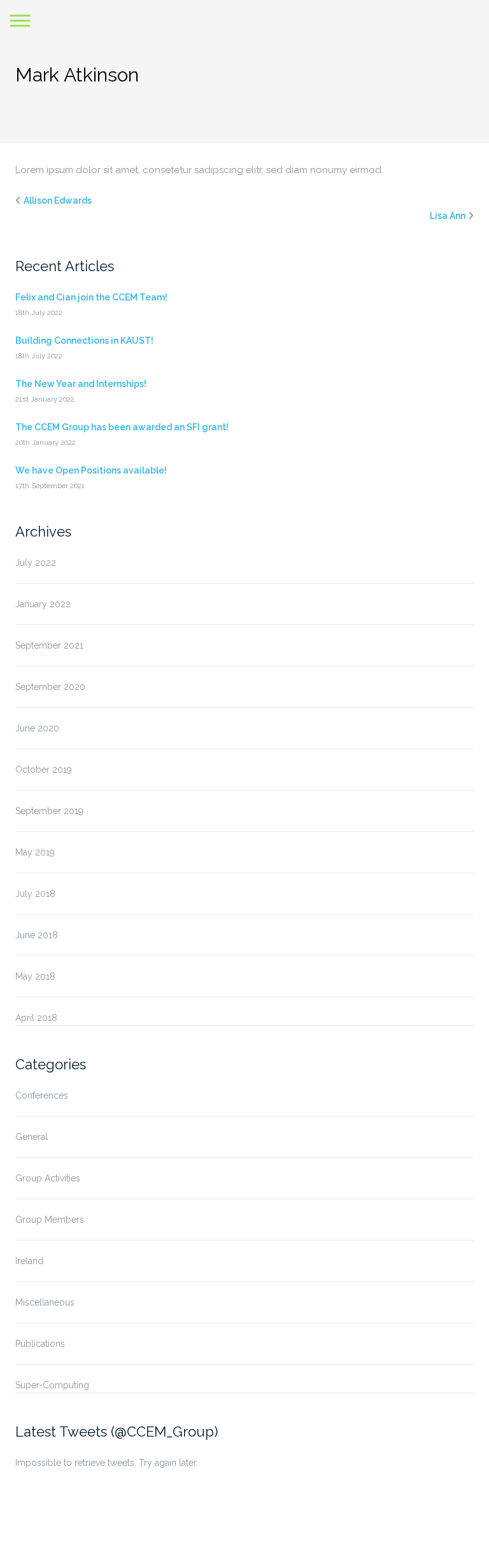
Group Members (49, 1219)
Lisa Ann (447, 216)
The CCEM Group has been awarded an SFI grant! (122, 427)
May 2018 (35, 976)
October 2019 (43, 769)
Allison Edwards (58, 200)
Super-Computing (52, 1385)
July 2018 (35, 894)
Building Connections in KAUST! (84, 340)
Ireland (29, 1261)
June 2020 (37, 728)
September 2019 (49, 811)
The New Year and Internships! (80, 384)
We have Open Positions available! (91, 470)
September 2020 (50, 687)
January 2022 (43, 604)
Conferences (41, 1095)
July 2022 (35, 563)
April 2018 (36, 1018)
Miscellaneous (44, 1302)
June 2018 (36, 935)
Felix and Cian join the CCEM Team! (91, 297)
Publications (40, 1344)
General (31, 1137)
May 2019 (35, 852)
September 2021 (49, 645)
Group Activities (47, 1178)
